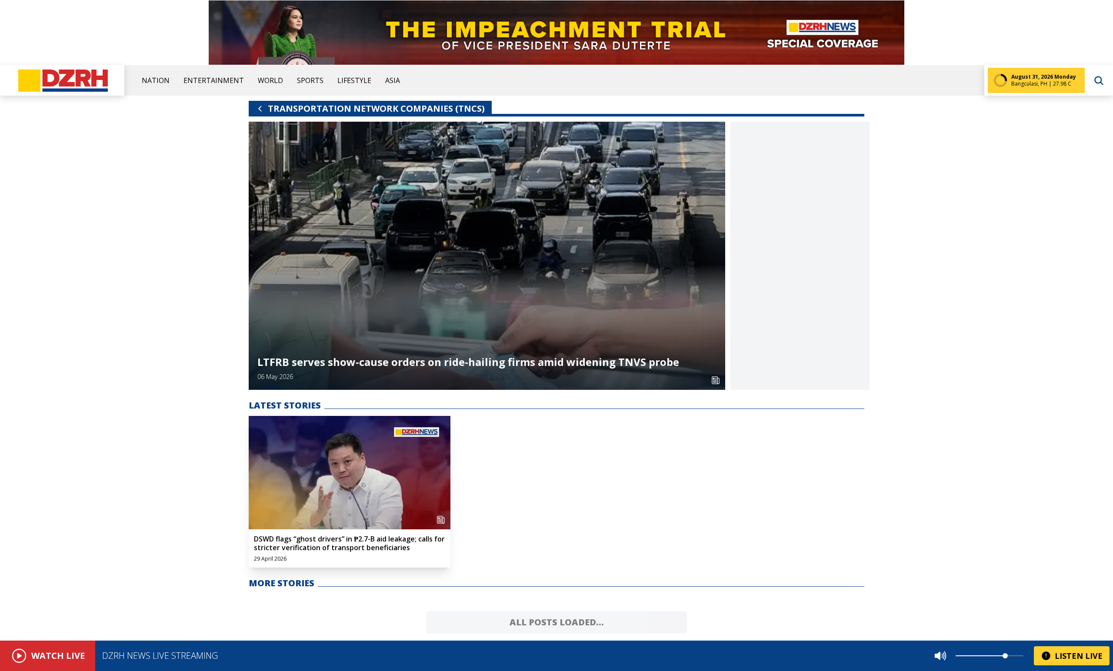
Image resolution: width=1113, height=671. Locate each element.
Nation (156, 80)
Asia (392, 80)
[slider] (1005, 655)
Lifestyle (354, 80)
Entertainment (213, 80)
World (270, 80)
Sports (310, 80)
